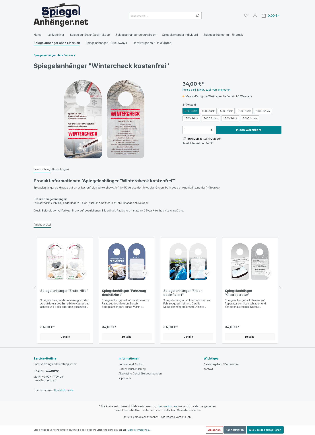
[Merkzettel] (246, 15)
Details (65, 336)
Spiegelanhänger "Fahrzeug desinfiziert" (124, 293)
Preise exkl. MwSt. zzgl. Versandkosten (206, 89)
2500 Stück (230, 118)
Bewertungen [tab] (60, 169)
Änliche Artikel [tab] (42, 224)
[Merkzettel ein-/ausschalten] (83, 273)
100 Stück (190, 110)
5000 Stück (250, 118)
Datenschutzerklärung (132, 368)
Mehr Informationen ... (139, 429)
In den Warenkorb (249, 130)
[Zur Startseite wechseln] (61, 15)
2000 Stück (211, 118)
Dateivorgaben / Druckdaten (221, 364)
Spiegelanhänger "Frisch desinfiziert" (183, 293)
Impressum (125, 378)
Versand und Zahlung (131, 364)
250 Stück (208, 110)
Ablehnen (214, 429)
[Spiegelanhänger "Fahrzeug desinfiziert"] (127, 261)
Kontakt (208, 368)
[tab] (42, 169)
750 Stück (244, 110)
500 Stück (226, 110)
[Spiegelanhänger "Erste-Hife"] (65, 261)
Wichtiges (211, 358)
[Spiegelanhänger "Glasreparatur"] (250, 261)
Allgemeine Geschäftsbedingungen (140, 373)
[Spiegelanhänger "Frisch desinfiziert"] (188, 261)
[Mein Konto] (255, 15)
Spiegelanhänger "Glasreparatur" (238, 293)
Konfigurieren (235, 429)
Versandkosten (168, 406)
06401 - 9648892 (46, 371)
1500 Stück (191, 118)
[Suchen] (197, 15)
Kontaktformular (64, 390)
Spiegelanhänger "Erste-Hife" (64, 291)
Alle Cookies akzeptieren (265, 429)
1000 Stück (263, 110)
